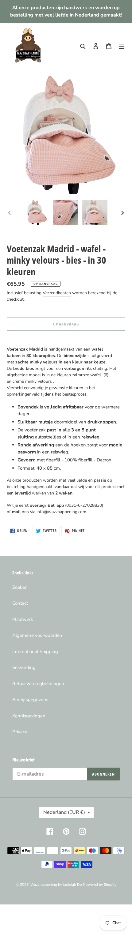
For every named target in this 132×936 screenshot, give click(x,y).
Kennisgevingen (28, 716)
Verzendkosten (57, 293)
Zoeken (20, 587)
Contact (20, 603)
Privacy (19, 732)
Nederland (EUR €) (64, 812)
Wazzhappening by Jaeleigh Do (56, 884)
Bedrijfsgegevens (30, 700)
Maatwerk (22, 619)
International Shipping (35, 651)
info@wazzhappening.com (61, 512)
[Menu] (121, 46)
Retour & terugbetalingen (38, 684)
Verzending (24, 667)
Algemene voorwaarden (37, 635)
